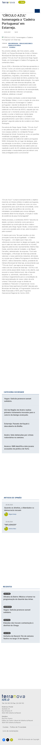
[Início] (8, 2)
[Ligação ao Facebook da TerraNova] (3, 740)
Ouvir (22, 2)
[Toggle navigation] (37, 11)
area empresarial (13, 43)
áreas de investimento (26, 43)
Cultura (7, 593)
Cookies (5, 727)
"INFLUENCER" (10, 525)
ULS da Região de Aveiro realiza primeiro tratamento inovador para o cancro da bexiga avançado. (19, 412)
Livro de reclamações (10, 731)
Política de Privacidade (18, 727)
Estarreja (12, 47)
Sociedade (7, 607)
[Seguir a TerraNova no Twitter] (7, 740)
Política (7, 620)
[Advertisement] (20, 176)
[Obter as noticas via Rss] (11, 740)
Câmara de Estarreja (14, 45)
